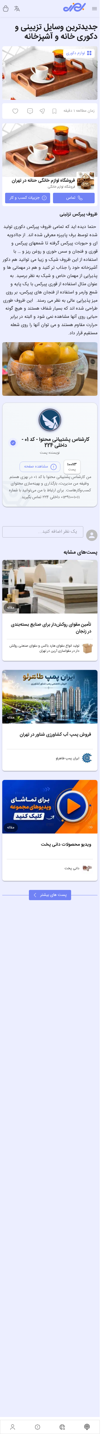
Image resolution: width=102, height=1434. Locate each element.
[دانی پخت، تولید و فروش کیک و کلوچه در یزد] (87, 868)
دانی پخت (72, 868)
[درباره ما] (37, 1427)
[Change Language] (17, 8)
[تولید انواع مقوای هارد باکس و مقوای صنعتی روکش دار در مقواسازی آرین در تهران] (87, 648)
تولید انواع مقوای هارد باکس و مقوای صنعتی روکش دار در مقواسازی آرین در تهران (44, 648)
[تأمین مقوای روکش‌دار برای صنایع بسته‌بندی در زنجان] (49, 587)
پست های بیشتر (53, 895)
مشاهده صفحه (36, 466)
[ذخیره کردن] (54, 111)
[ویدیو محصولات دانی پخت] (49, 807)
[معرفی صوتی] (87, 1427)
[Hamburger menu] (94, 8)
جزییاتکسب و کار (24, 197)
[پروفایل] (12, 1427)
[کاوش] (62, 1427)
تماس (70, 197)
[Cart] (5, 8)
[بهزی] (74, 8)
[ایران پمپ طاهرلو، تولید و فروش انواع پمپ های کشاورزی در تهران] (87, 758)
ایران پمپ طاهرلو (67, 758)
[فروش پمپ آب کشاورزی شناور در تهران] (49, 697)
